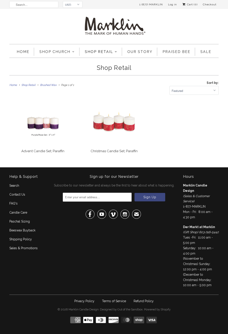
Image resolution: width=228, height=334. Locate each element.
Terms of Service (114, 301)
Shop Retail (99, 52)
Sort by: (213, 83)
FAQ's (13, 203)
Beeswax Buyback (22, 230)
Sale (205, 52)
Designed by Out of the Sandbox (121, 309)
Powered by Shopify (157, 309)
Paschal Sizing (19, 221)
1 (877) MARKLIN (151, 4)
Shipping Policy (20, 239)
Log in (172, 4)
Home (23, 52)
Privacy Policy (84, 301)
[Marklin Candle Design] (114, 28)
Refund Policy (144, 301)
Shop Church (54, 52)
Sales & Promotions (23, 248)
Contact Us (17, 194)
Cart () (191, 4)
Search (14, 185)
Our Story (140, 52)
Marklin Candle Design (84, 309)
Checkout (209, 4)
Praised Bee (176, 52)
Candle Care (18, 212)
